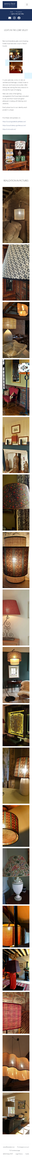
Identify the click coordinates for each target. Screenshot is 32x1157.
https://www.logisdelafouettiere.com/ (14, 121)
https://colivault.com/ (9, 129)
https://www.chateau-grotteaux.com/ (14, 125)
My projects (19, 11)
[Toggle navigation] (27, 4)
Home (11, 11)
